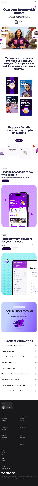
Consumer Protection (23, 427)
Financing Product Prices (23, 416)
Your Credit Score (22, 422)
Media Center (3, 429)
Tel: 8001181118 (3, 462)
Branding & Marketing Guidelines (6, 442)
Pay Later (21, 414)
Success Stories (3, 439)
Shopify (21, 435)
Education (3, 450)
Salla (20, 433)
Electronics (3, 448)
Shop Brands (22, 420)
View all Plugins (22, 444)
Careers (2, 425)
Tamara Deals (22, 418)
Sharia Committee (4, 418)
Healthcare (3, 452)
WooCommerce (22, 437)
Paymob (21, 442)
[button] (35, 2)
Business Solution (4, 437)
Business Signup (3, 433)
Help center (3, 460)
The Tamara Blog (3, 416)
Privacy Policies (3, 420)
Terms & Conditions (4, 422)
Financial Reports (4, 414)
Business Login (3, 435)
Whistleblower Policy (4, 427)
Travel (2, 454)
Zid (20, 439)
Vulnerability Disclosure (23, 425)
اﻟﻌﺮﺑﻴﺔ (32, 1)
